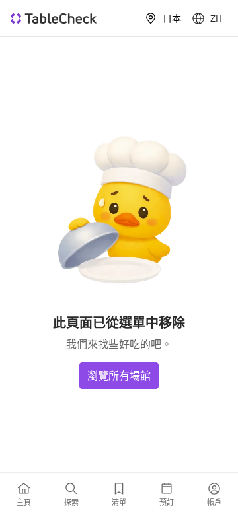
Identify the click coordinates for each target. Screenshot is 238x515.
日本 (172, 18)
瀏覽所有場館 (119, 375)
